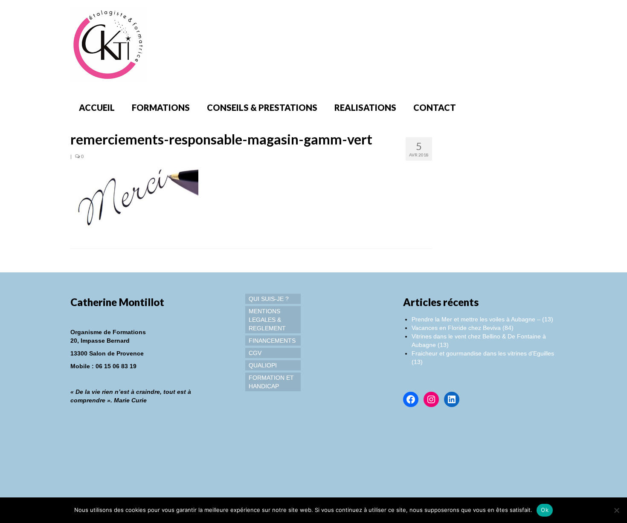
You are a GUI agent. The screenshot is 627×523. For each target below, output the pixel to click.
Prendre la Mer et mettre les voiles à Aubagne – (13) (482, 319)
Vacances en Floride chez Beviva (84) (463, 327)
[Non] (616, 510)
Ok (545, 509)
